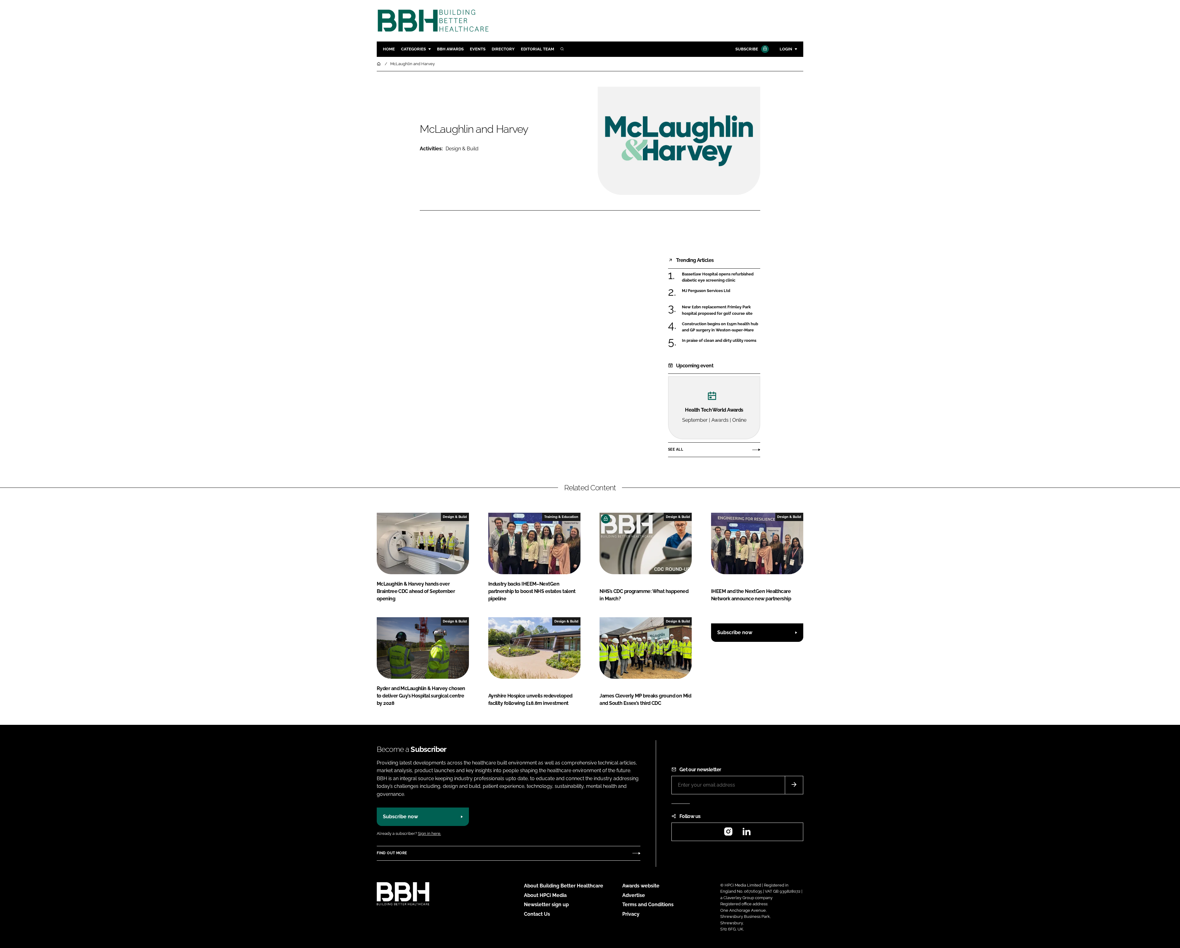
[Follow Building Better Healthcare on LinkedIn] (746, 833)
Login (786, 49)
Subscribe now (734, 632)
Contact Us (537, 914)
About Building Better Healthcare (563, 886)
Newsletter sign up (546, 904)
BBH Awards (450, 49)
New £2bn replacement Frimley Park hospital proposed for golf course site (721, 310)
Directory (503, 49)
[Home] (379, 63)
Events (478, 49)
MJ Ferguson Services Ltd (721, 291)
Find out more (392, 853)
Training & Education (561, 517)
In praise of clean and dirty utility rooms (721, 341)
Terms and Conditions (648, 904)
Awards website (640, 886)
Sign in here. (429, 833)
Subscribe (746, 49)
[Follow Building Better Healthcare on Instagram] (728, 833)
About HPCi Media (545, 895)
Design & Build (462, 149)
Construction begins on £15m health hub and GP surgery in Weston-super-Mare (721, 327)
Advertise (633, 895)
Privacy (630, 914)
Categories (413, 49)
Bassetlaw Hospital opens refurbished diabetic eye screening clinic (721, 277)
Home (389, 49)
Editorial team (537, 49)
